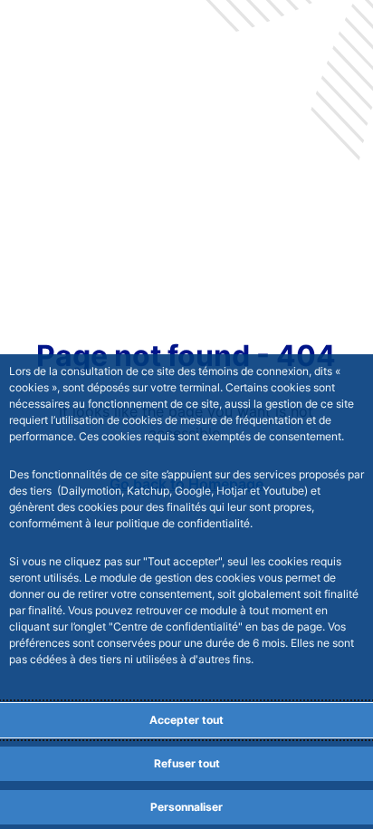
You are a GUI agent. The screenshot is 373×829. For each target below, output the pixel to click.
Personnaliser (186, 807)
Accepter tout (186, 720)
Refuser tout (187, 763)
